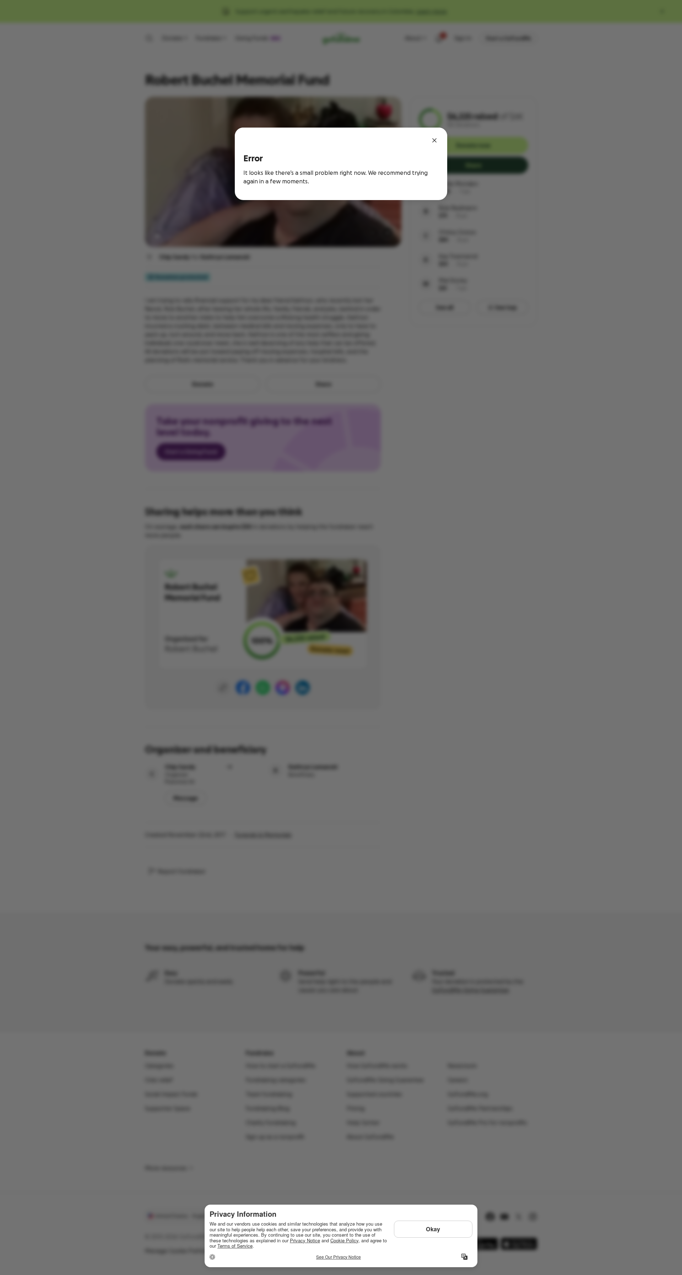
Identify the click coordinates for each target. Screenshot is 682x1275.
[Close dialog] (434, 140)
